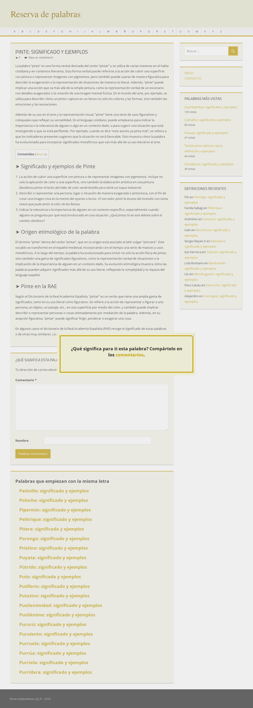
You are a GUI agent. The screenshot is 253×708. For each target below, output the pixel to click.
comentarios (130, 355)
